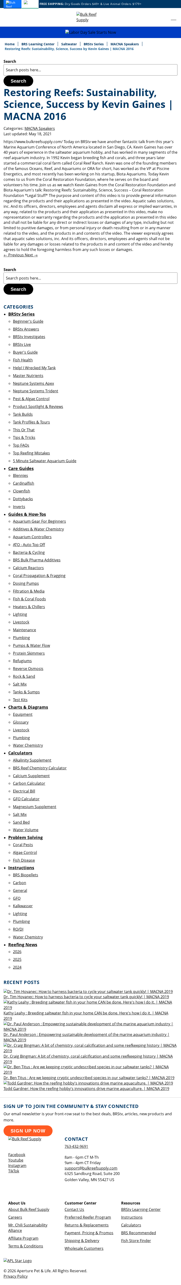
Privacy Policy (16, 1276)
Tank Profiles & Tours (31, 422)
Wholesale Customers (84, 1248)
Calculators (131, 1225)
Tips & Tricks (24, 437)
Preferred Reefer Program (88, 1217)
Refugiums (22, 660)
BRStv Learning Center (141, 1209)
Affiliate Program (23, 1238)
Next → (31, 255)
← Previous (14, 255)
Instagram (17, 1165)
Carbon (19, 882)
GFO (17, 898)
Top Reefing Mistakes (31, 453)
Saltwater (69, 44)
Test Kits (20, 699)
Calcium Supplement (31, 775)
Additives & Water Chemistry (38, 529)
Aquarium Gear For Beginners (39, 521)
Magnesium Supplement (34, 806)
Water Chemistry (28, 745)
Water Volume (25, 829)
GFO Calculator (26, 799)
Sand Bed (21, 822)
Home (10, 44)
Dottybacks (23, 498)
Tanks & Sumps (26, 692)
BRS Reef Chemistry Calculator (40, 768)
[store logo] (90, 17)
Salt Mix (20, 684)
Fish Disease (24, 860)
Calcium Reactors (28, 567)
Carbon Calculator (29, 783)
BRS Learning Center (38, 44)
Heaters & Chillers (29, 606)
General (20, 890)
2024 (17, 967)
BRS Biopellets (25, 875)
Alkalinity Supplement (32, 760)
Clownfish (21, 491)
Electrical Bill (24, 791)
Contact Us (74, 1209)
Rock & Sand (24, 676)
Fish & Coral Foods (29, 599)
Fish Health (23, 360)
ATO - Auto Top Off (29, 544)
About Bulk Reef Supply (28, 1209)
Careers (15, 1217)
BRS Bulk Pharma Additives (37, 560)
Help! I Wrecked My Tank (34, 367)
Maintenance (24, 629)
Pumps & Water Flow (31, 645)
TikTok (13, 1171)
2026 (17, 951)
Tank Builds (23, 414)
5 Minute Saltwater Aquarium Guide (44, 460)
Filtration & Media (29, 591)
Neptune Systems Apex (33, 383)
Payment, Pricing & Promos (89, 1232)
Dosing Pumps (26, 583)
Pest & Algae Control (31, 398)
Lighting (20, 614)
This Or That (24, 430)
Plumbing (21, 637)
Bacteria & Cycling (29, 552)
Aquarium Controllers (32, 536)
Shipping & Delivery (82, 1240)
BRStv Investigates (29, 336)
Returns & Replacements (87, 1225)
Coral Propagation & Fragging (39, 575)
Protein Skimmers (29, 653)
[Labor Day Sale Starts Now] (90, 32)
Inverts (19, 506)
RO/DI (18, 929)
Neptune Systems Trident (35, 391)
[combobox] (90, 70)
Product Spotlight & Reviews (38, 406)
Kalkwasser (23, 905)
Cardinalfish (23, 483)
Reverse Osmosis (28, 668)
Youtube (15, 1160)
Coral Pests (23, 844)
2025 (17, 959)
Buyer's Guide (25, 352)
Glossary (21, 722)
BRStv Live (22, 344)
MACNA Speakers (125, 44)
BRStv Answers (26, 329)
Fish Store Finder (136, 1240)
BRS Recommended (138, 1232)
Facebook (16, 1154)
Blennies (20, 475)
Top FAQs (21, 445)
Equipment (23, 714)
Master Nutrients (28, 375)
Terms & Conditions (25, 1246)
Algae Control (25, 852)
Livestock (21, 622)
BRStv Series (94, 44)
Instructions (132, 1217)
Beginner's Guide (28, 321)
